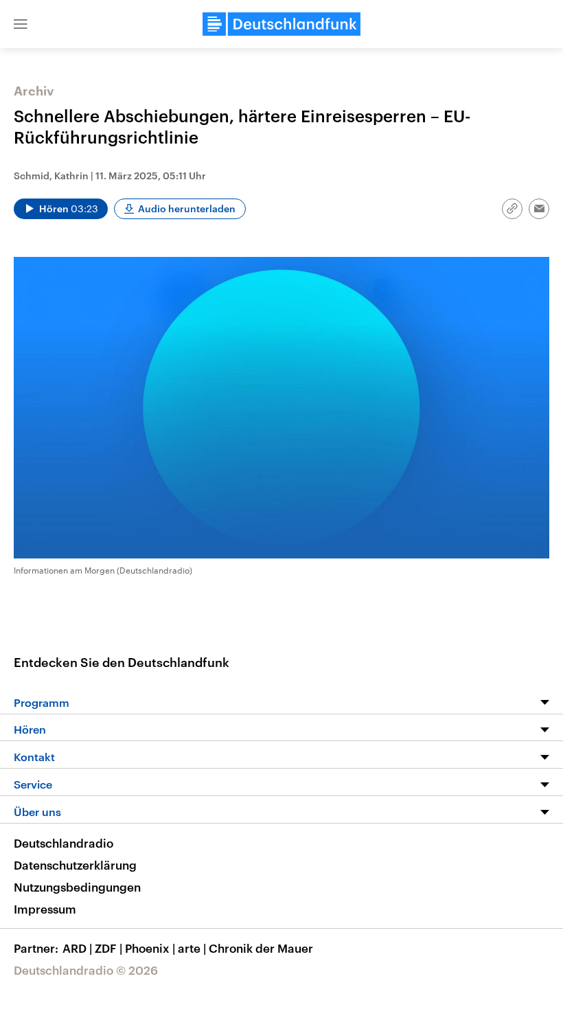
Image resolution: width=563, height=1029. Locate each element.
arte (192, 948)
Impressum (45, 909)
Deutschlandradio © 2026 (86, 970)
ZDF (108, 948)
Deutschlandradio (63, 843)
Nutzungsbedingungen (77, 887)
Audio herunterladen (186, 208)
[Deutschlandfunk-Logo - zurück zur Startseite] (281, 24)
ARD (77, 948)
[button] (20, 24)
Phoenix (150, 948)
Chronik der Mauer (261, 948)
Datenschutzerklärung (75, 865)
